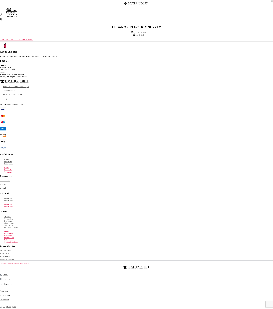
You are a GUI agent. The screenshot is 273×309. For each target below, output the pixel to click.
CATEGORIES (11, 11)
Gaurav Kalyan (141, 32)
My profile (8, 198)
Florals (3, 184)
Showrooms (9, 223)
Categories (8, 164)
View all (3, 188)
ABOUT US (10, 13)
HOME (8, 9)
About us (7, 217)
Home (6, 159)
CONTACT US (11, 14)
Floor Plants (5, 181)
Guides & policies (11, 227)
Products (8, 162)
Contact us (8, 219)
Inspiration (8, 221)
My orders (8, 200)
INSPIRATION (11, 16)
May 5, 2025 (140, 35)
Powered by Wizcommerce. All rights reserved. (14, 263)
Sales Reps (8, 225)
